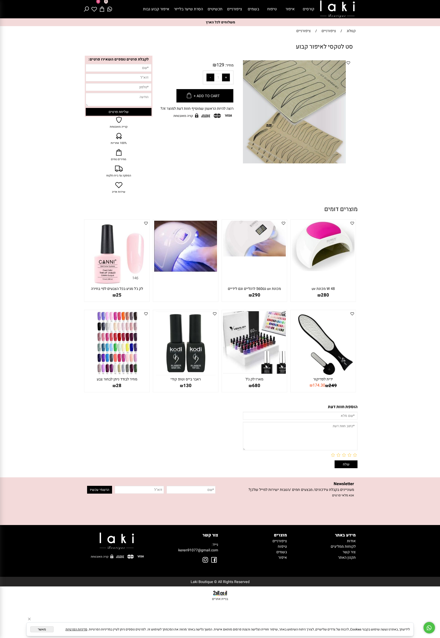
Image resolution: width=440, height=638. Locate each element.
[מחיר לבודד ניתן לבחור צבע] (117, 374)
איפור (290, 9)
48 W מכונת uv (323, 289)
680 (256, 385)
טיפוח (272, 9)
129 (220, 65)
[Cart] (101, 9)
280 (325, 295)
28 (118, 385)
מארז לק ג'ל (254, 379)
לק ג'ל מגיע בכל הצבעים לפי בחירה (117, 289)
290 (256, 295)
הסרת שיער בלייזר (188, 9)
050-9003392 (200, 544)
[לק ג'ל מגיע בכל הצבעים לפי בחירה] (117, 283)
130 (187, 385)
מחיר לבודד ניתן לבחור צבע (117, 379)
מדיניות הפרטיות (76, 629)
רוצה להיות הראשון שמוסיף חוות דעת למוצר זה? (197, 108)
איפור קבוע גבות (156, 9)
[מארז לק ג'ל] (254, 372)
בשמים (253, 9)
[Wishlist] (94, 9)
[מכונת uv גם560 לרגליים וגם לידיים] (254, 255)
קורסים (308, 9)
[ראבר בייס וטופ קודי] (186, 374)
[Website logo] (337, 9)
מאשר (42, 629)
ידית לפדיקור (323, 379)
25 (118, 295)
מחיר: (229, 65)
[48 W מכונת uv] (323, 270)
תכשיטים (215, 9)
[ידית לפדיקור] (323, 374)
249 (333, 385)
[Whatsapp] (109, 9)
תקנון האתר (347, 557)
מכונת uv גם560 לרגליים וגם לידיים (254, 289)
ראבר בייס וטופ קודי (185, 379)
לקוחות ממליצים (343, 546)
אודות (351, 541)
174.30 (319, 385)
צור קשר (349, 552)
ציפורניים (234, 9)
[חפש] (86, 9)
